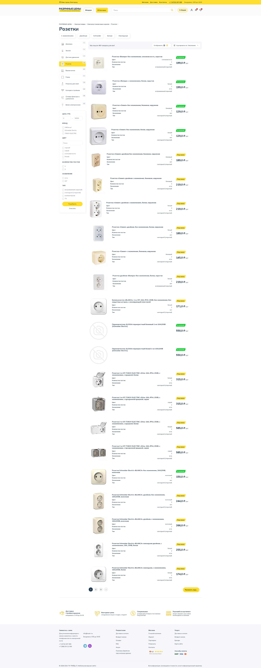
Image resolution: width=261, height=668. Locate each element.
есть (66, 178)
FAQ (117, 644)
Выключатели (70, 70)
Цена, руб (66, 114)
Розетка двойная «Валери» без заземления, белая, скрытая (138, 276)
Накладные (123, 36)
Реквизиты (152, 644)
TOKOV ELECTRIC (70, 133)
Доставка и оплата (122, 633)
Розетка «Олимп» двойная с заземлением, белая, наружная (131, 203)
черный (67, 148)
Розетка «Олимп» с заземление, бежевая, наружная (134, 251)
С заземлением (67, 36)
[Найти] (172, 10)
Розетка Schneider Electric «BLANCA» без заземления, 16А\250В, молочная (139, 471)
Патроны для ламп (72, 84)
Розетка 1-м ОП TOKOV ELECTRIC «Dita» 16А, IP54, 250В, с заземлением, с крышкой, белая (136, 374)
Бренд (64, 123)
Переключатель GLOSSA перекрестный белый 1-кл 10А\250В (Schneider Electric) (137, 350)
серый (67, 151)
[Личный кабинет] (191, 10)
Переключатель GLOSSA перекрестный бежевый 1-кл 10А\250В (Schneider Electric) (139, 325)
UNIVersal (68, 127)
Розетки (68, 64)
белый (67, 156)
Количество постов (71, 162)
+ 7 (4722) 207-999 (175, 2)
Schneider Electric (71, 130)
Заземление (67, 174)
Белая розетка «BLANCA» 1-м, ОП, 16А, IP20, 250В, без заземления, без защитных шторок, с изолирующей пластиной (141, 301)
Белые (109, 36)
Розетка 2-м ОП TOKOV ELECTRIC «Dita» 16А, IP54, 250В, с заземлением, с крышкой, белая (136, 423)
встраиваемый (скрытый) (73, 190)
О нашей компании (155, 633)
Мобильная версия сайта (87, 666)
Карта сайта (179, 644)
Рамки (68, 77)
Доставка (154, 2)
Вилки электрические (73, 105)
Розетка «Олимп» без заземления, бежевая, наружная (135, 105)
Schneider (97, 36)
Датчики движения (72, 57)
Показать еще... (191, 590)
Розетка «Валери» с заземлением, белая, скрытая (133, 81)
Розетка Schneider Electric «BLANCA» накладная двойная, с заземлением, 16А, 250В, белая (137, 544)
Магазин (145, 2)
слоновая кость (70, 154)
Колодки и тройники (73, 90)
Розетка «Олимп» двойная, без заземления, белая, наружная (137, 227)
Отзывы (118, 640)
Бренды (177, 640)
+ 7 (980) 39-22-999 (65, 646)
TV (66, 198)
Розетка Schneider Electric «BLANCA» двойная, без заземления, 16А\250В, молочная (138, 496)
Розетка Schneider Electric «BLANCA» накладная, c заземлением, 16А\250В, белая (139, 569)
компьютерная (70, 195)
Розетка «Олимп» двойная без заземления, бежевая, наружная (133, 154)
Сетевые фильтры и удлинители (72, 98)
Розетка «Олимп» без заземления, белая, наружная (132, 130)
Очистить (72, 208)
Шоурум (88, 10)
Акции (118, 647)
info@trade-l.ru (88, 633)
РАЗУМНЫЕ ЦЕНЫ (65, 24)
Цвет (64, 138)
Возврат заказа (121, 637)
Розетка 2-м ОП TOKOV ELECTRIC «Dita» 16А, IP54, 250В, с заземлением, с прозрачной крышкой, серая (136, 447)
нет (66, 181)
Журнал (151, 637)
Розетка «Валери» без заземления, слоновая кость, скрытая (137, 57)
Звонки (68, 51)
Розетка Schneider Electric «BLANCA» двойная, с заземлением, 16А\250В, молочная (138, 520)
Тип (64, 185)
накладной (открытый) (73, 193)
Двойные (83, 36)
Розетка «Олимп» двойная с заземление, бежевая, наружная (135, 178)
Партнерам (152, 640)
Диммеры (69, 44)
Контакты (163, 2)
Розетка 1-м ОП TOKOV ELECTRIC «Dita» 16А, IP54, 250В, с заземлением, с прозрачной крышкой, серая (136, 398)
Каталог (102, 10)
